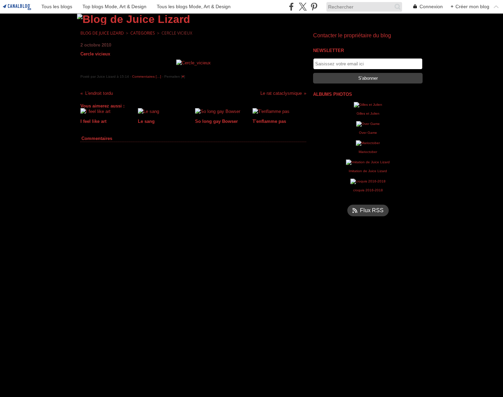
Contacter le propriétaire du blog (352, 35)
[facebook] (291, 7)
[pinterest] (314, 7)
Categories (142, 33)
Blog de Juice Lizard (102, 33)
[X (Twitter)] (302, 7)
